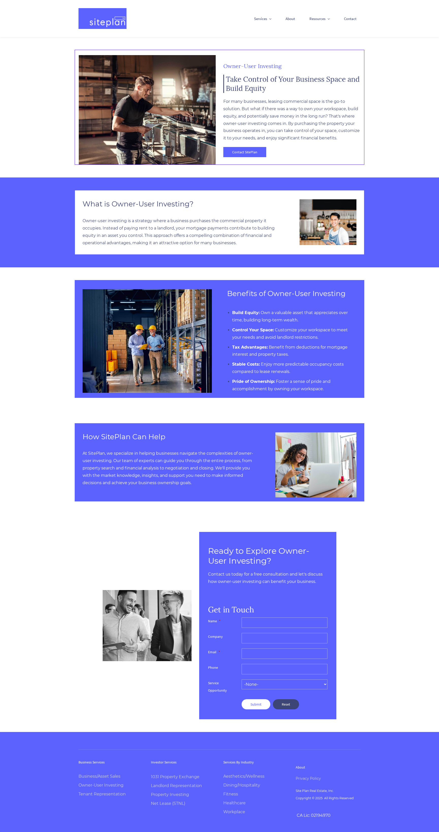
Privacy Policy (308, 778)
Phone (213, 667)
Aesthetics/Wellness (243, 776)
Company (215, 636)
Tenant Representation (102, 794)
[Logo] (103, 18)
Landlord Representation (176, 785)
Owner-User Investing (101, 785)
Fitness (230, 794)
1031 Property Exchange (175, 776)
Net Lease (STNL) (168, 803)
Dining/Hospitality (241, 785)
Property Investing (170, 794)
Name (214, 621)
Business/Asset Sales (99, 776)
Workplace (234, 811)
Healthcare (234, 803)
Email (214, 652)
